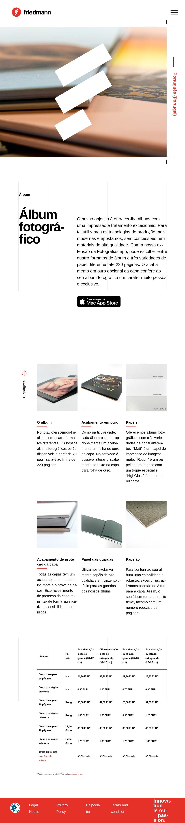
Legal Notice (34, 808)
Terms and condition (119, 808)
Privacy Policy (62, 808)
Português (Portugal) (175, 94)
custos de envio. (76, 774)
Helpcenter (93, 808)
